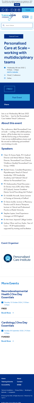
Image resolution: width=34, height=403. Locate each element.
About (19, 378)
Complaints (11, 392)
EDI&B (19, 385)
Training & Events (7, 382)
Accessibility (5, 385)
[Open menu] (31, 17)
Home (3, 378)
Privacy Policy (19, 390)
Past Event (17, 97)
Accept (17, 4)
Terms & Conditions (7, 390)
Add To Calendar (12, 72)
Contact (28, 10)
